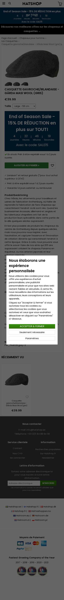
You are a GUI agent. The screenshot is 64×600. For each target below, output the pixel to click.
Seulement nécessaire (32, 332)
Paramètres (32, 338)
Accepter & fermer (32, 326)
